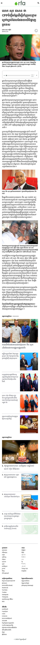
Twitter (4, 592)
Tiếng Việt (25, 569)
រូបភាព (3, 569)
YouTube (4, 590)
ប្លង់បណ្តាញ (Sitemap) (27, 585)
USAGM (4, 621)
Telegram (5, 597)
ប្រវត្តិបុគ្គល (4, 566)
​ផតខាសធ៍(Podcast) (7, 585)
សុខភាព (4, 562)
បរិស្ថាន (4, 559)
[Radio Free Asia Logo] (20, 3)
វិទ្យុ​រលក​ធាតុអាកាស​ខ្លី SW (8, 581)
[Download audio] (36, 75)
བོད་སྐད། (24, 564)
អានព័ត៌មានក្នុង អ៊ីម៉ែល (7, 599)
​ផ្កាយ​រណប (4, 583)
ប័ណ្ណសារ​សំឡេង (25, 583)
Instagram (5, 595)
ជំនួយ (3, 632)
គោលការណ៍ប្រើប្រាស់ (7, 618)
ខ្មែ (22, 562)
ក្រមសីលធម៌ (5, 609)
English (24, 571)
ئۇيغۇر (24, 566)
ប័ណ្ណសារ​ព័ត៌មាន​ (25, 581)
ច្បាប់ (3, 564)
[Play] (4, 75)
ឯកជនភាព (4, 616)
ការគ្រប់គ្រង (5, 611)
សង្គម (3, 555)
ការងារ (3, 614)
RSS (3, 601)
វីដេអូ (3, 571)
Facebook (5, 588)
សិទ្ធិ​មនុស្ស (4, 552)
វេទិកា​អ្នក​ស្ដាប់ (5, 573)
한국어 (23, 557)
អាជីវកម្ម (4, 557)
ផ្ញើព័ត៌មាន (4, 634)
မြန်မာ (23, 555)
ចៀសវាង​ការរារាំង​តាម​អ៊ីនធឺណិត (9, 628)
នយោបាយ (4, 550)
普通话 (23, 550)
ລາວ (23, 559)
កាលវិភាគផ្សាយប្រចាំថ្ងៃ (7, 625)
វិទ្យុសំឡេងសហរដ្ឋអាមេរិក (8, 623)
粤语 (23, 552)
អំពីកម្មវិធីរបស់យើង (6, 630)
